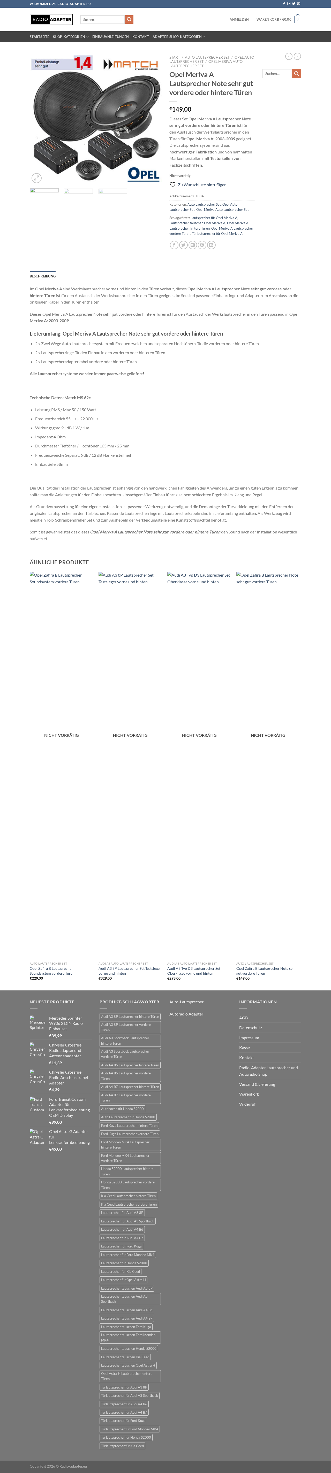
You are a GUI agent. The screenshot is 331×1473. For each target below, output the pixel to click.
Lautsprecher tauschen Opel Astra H (128, 1365)
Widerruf (247, 1104)
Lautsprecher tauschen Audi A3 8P (127, 1288)
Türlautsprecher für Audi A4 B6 (124, 1404)
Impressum (249, 1037)
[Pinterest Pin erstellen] (202, 245)
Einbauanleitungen (110, 37)
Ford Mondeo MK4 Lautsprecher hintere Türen (125, 1144)
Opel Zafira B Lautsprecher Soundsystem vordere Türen (52, 970)
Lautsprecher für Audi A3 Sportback (127, 1221)
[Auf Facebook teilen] (174, 245)
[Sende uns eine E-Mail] (298, 4)
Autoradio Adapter (186, 1013)
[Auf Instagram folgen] (288, 4)
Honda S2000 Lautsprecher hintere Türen (127, 1171)
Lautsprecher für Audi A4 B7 (122, 1238)
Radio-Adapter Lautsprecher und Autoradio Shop (268, 1071)
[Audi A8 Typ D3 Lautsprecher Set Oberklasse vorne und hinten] (199, 765)
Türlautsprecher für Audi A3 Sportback (129, 1395)
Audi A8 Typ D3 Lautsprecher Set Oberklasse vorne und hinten (193, 970)
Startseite (39, 37)
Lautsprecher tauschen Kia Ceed (125, 1357)
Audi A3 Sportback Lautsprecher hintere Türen (125, 1040)
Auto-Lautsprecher (186, 1001)
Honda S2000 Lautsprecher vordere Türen (128, 1184)
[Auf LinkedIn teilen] (211, 245)
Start (174, 57)
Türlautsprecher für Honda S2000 (126, 1437)
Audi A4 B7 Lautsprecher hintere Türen (130, 1087)
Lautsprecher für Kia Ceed (120, 1271)
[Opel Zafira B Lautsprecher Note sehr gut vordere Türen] (268, 765)
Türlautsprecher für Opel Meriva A (217, 233)
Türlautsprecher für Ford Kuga (123, 1420)
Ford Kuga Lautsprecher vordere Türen (130, 1134)
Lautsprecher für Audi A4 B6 (122, 1229)
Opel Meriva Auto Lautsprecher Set (222, 209)
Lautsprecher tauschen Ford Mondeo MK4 (128, 1337)
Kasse (244, 1047)
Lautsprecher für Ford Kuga (121, 1246)
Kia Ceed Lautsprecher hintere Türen (128, 1196)
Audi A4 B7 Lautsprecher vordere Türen (126, 1097)
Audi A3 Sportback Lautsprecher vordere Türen (125, 1054)
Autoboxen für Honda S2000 (122, 1109)
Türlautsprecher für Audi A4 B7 (124, 1412)
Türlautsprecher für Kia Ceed (122, 1446)
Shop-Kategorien (69, 37)
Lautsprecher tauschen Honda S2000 (128, 1348)
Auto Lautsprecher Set (207, 57)
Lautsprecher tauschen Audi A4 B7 (127, 1318)
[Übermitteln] (129, 19)
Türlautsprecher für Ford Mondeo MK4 (129, 1429)
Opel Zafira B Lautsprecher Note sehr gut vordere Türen (266, 970)
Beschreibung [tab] (43, 276)
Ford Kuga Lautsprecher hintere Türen (129, 1125)
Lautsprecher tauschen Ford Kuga (126, 1327)
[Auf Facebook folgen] (283, 4)
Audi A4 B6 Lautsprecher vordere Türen (126, 1075)
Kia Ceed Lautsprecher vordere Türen (129, 1204)
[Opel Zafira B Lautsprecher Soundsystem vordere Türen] (62, 765)
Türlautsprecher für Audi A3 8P (124, 1387)
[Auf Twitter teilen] (183, 245)
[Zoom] (37, 178)
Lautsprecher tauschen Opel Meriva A (197, 223)
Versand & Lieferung (257, 1084)
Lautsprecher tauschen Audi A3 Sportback (124, 1299)
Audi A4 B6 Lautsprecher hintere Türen (130, 1065)
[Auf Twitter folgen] (293, 4)
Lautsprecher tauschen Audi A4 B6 (127, 1310)
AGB (243, 1017)
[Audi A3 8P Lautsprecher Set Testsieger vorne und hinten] (130, 765)
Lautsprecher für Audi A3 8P (122, 1213)
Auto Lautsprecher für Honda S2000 (128, 1117)
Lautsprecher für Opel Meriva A (214, 218)
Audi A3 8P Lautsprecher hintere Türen (130, 1016)
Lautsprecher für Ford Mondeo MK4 (127, 1255)
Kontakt (140, 37)
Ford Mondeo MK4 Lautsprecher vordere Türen (125, 1158)
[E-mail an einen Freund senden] (193, 245)
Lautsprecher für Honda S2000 (124, 1263)
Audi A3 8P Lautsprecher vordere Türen (126, 1027)
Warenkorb (249, 1093)
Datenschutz (250, 1027)
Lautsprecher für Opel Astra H (123, 1280)
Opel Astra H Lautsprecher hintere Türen (126, 1376)
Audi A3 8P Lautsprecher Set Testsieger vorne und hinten (130, 970)
